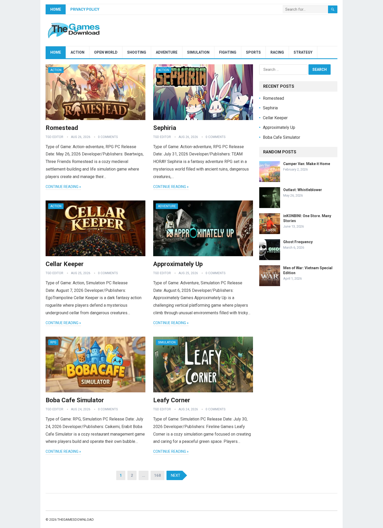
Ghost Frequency (298, 242)
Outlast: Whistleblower (302, 190)
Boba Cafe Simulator (75, 400)
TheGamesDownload (75, 519)
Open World (106, 52)
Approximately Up (178, 264)
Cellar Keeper (65, 264)
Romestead (62, 127)
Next (175, 475)
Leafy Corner (171, 400)
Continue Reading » (63, 187)
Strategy (303, 52)
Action (77, 52)
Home (55, 9)
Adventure (166, 52)
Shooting (136, 52)
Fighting (227, 52)
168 (157, 475)
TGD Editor (54, 137)
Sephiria (164, 127)
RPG (53, 342)
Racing (277, 52)
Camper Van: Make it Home (306, 164)
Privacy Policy (84, 9)
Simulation (198, 52)
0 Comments (108, 137)
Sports (253, 52)
